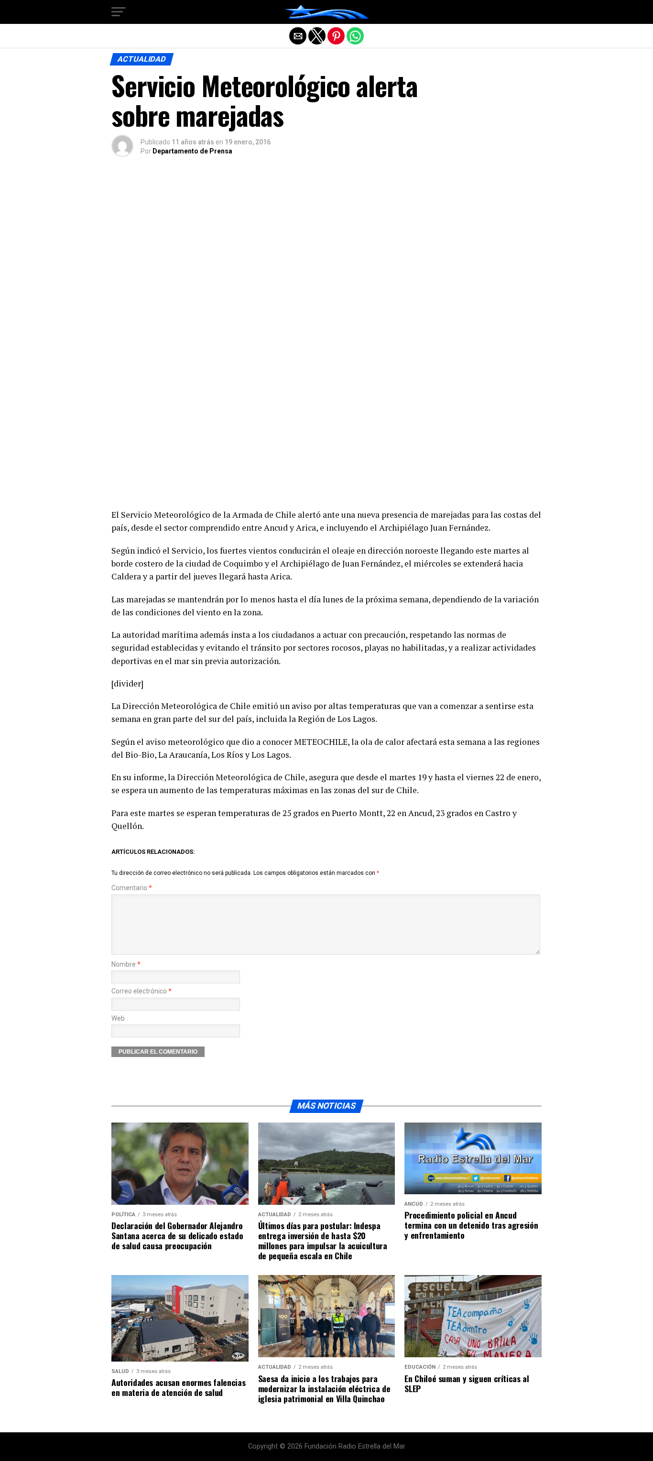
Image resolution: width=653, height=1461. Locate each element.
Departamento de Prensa (192, 151)
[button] (118, 12)
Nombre (126, 964)
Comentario (131, 888)
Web (118, 1018)
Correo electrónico (141, 991)
